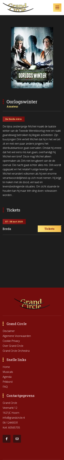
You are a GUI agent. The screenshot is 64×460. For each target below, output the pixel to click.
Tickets (49, 228)
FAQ (5, 386)
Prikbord (7, 382)
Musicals (8, 372)
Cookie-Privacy (11, 341)
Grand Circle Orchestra (16, 351)
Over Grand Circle (13, 346)
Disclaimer (9, 331)
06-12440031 (10, 422)
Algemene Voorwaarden (17, 336)
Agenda (7, 377)
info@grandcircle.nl (14, 417)
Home (6, 367)
